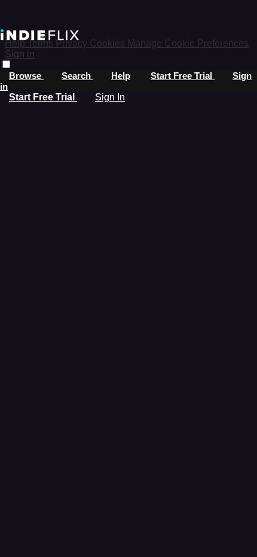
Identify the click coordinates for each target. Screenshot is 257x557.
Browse (26, 76)
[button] (6, 64)
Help (120, 76)
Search (77, 76)
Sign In (110, 97)
